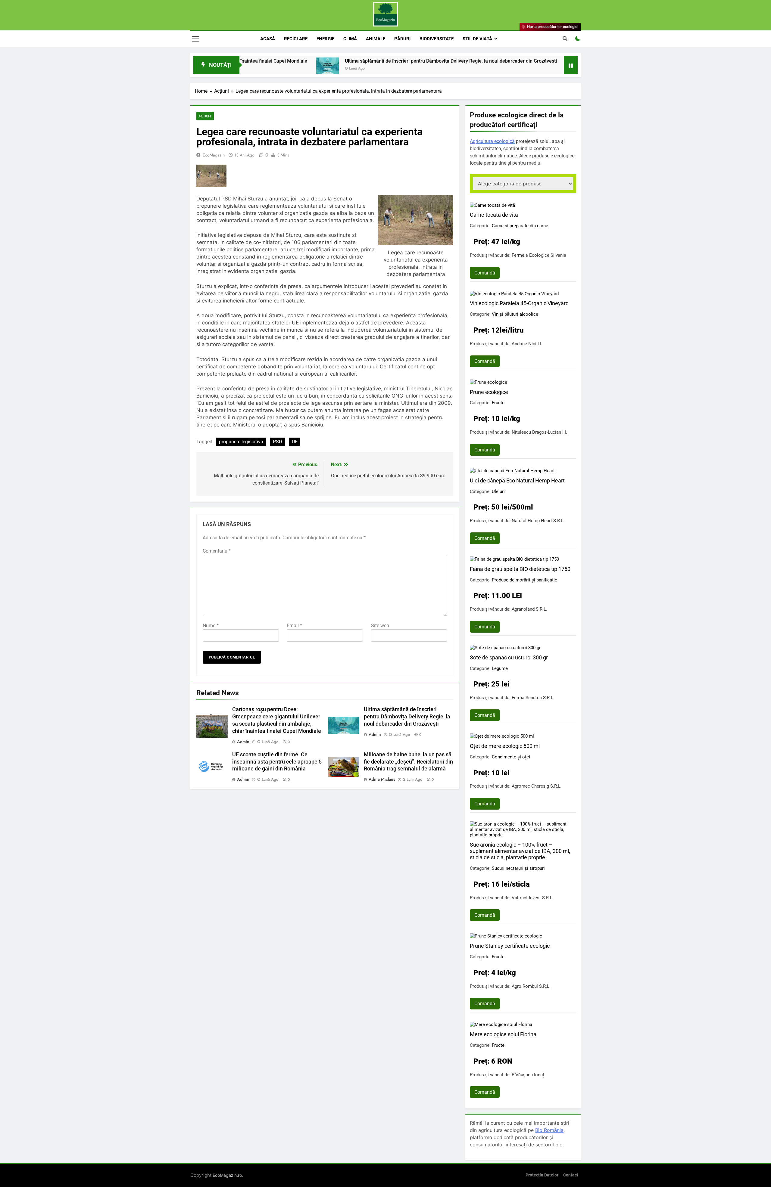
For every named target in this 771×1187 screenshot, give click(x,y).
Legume (500, 668)
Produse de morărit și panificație (524, 580)
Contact (570, 1175)
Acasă (267, 39)
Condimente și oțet (511, 757)
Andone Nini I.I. (527, 343)
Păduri (402, 39)
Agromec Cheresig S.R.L (536, 786)
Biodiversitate (437, 39)
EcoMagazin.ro (227, 1175)
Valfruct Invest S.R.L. (533, 897)
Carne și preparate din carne (520, 225)
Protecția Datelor (542, 1175)
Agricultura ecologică (492, 141)
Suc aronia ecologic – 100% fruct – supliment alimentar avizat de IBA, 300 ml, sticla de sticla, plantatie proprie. (520, 850)
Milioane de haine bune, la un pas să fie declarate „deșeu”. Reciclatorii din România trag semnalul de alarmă (408, 762)
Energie (325, 39)
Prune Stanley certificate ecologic (510, 946)
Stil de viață (477, 39)
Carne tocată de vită (494, 215)
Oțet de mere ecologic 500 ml (505, 746)
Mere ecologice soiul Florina (503, 1034)
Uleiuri (498, 491)
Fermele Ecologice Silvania (539, 255)
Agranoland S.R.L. (529, 609)
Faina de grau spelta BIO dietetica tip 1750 (520, 569)
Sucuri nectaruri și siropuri (518, 868)
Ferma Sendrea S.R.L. (533, 697)
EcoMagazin (214, 155)
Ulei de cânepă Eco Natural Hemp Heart (517, 480)
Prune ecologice (489, 392)
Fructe (498, 402)
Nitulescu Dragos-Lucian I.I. (539, 432)
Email (294, 625)
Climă (350, 39)
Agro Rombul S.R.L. (531, 986)
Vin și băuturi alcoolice (515, 314)
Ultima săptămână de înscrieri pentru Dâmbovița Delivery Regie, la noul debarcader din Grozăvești (404, 61)
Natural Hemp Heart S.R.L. (538, 520)
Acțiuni (205, 116)
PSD (277, 442)
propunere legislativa (241, 442)
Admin (243, 742)
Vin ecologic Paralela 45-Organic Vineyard (519, 303)
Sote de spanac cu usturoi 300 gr (509, 657)
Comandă (484, 273)
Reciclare (295, 39)
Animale (375, 39)
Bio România (549, 1130)
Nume (211, 625)
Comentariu (217, 551)
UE (295, 442)
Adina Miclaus (382, 779)
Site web (380, 625)
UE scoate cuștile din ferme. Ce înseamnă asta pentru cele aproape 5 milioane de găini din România (277, 762)
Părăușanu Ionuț (528, 1074)
